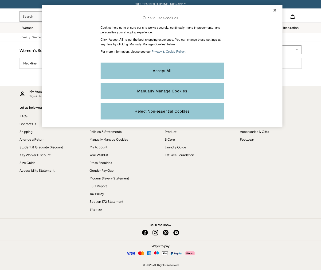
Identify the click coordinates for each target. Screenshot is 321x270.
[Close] (275, 10)
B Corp (170, 140)
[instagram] (155, 232)
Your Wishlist (99, 155)
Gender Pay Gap (102, 171)
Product (170, 132)
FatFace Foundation (179, 155)
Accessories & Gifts (254, 132)
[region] (162, 66)
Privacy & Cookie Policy (168, 51)
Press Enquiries (101, 163)
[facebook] (145, 232)
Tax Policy (97, 194)
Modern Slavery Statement (109, 178)
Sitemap (96, 209)
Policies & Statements (106, 132)
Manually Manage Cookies (109, 140)
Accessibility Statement (37, 171)
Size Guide (27, 163)
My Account (98, 147)
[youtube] (176, 232)
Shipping (26, 132)
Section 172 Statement (106, 202)
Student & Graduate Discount (41, 147)
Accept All (162, 70)
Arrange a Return (32, 140)
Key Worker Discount (35, 155)
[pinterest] (165, 232)
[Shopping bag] (292, 16)
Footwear (247, 140)
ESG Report (98, 186)
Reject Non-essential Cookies (162, 111)
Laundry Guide (175, 147)
